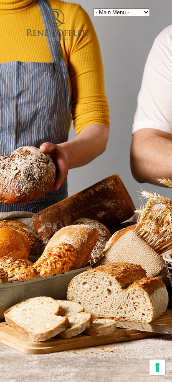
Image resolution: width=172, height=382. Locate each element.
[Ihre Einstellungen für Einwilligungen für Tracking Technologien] (157, 367)
